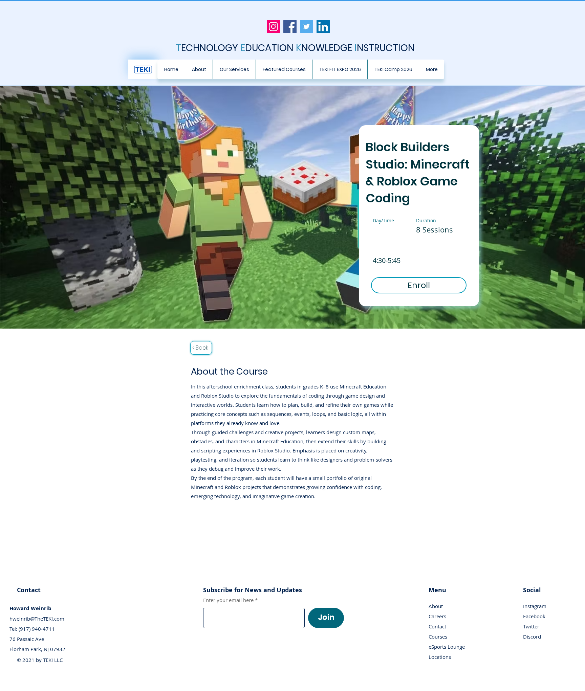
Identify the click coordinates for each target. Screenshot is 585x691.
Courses (438, 636)
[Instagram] (273, 26)
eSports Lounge (447, 646)
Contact (437, 626)
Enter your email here (228, 600)
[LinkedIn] (323, 26)
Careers (437, 616)
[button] (234, 69)
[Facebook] (290, 26)
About (436, 606)
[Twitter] (306, 26)
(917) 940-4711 (37, 628)
